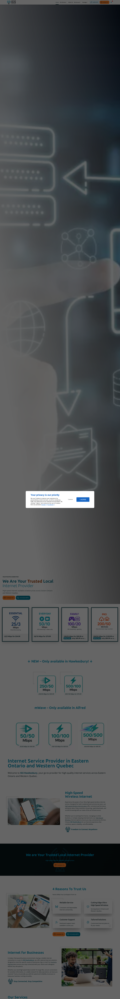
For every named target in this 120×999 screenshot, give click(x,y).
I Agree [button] (83, 499)
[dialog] (60, 499)
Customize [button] (70, 499)
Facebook (50, 504)
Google (43, 504)
